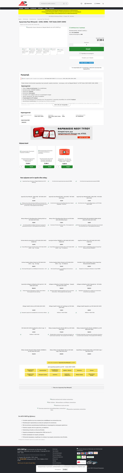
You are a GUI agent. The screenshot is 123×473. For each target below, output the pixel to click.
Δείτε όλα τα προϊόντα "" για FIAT (61, 362)
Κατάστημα (40, 8)
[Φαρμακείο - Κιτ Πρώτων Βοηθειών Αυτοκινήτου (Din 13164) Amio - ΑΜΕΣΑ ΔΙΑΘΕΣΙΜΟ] (64, 152)
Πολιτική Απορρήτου (57, 455)
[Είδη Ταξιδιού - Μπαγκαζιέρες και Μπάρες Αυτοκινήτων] (61, 402)
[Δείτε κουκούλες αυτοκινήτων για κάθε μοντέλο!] (76, 409)
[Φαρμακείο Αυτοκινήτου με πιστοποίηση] (61, 133)
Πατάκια (92, 370)
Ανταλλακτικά (33, 8)
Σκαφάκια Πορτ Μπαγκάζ (30, 375)
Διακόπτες (55, 374)
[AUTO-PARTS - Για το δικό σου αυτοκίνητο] (61, 51)
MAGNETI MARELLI (82, 30)
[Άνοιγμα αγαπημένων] (81, 3)
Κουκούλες (79, 370)
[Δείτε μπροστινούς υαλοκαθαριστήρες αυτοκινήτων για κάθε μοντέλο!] (51, 409)
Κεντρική (21, 8)
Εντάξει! (65, 469)
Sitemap (54, 460)
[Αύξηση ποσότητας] (102, 44)
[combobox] (53, 3)
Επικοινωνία (51, 8)
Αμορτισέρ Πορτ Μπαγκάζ (30, 370)
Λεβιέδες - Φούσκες (67, 370)
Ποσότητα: (86, 42)
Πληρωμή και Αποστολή (58, 457)
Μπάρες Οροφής (79, 374)
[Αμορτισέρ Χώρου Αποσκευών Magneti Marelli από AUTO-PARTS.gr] (43, 37)
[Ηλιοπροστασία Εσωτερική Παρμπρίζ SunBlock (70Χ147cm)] (28, 152)
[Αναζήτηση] (66, 3)
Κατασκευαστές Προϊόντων (58, 464)
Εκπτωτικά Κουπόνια (57, 462)
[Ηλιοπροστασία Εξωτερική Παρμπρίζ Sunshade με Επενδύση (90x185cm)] (46, 152)
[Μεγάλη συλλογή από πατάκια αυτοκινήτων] (61, 399)
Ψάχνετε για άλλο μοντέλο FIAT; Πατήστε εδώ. (29, 24)
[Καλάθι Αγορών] (103, 3)
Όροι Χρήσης (55, 451)
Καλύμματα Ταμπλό (43, 374)
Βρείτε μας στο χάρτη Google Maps (26, 463)
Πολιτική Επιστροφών (57, 453)
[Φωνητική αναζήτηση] (64, 3)
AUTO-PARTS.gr (22, 449)
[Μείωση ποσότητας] (71, 44)
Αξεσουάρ (27, 8)
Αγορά (88, 49)
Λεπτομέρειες (58, 469)
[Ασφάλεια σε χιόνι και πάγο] (61, 405)
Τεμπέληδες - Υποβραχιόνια (67, 375)
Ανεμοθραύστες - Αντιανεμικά (55, 370)
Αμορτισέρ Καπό (42, 370)
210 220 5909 (23, 459)
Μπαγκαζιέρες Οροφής (92, 375)
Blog (46, 8)
